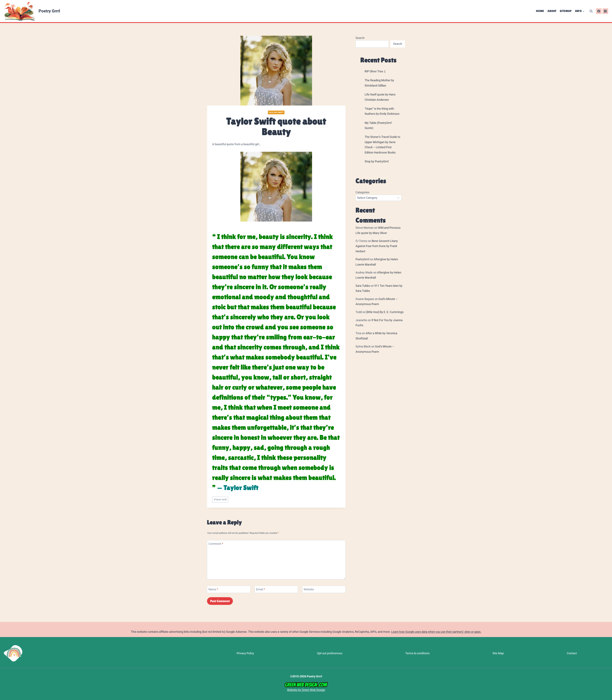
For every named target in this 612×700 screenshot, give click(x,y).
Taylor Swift (276, 112)
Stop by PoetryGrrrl (377, 161)
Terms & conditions (417, 653)
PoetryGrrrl (362, 259)
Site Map (498, 653)
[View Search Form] (591, 11)
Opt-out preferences (329, 653)
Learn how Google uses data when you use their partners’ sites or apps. (436, 631)
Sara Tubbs (363, 285)
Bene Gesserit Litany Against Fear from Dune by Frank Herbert (377, 246)
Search (360, 38)
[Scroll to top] (608, 655)
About (551, 11)
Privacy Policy (245, 653)
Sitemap (566, 11)
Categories (362, 192)
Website (309, 589)
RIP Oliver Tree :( (375, 71)
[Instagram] (605, 11)
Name (213, 589)
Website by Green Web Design (306, 690)
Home (540, 11)
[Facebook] (599, 11)
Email (260, 589)
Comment (215, 543)
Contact (572, 653)
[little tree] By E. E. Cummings (385, 312)
